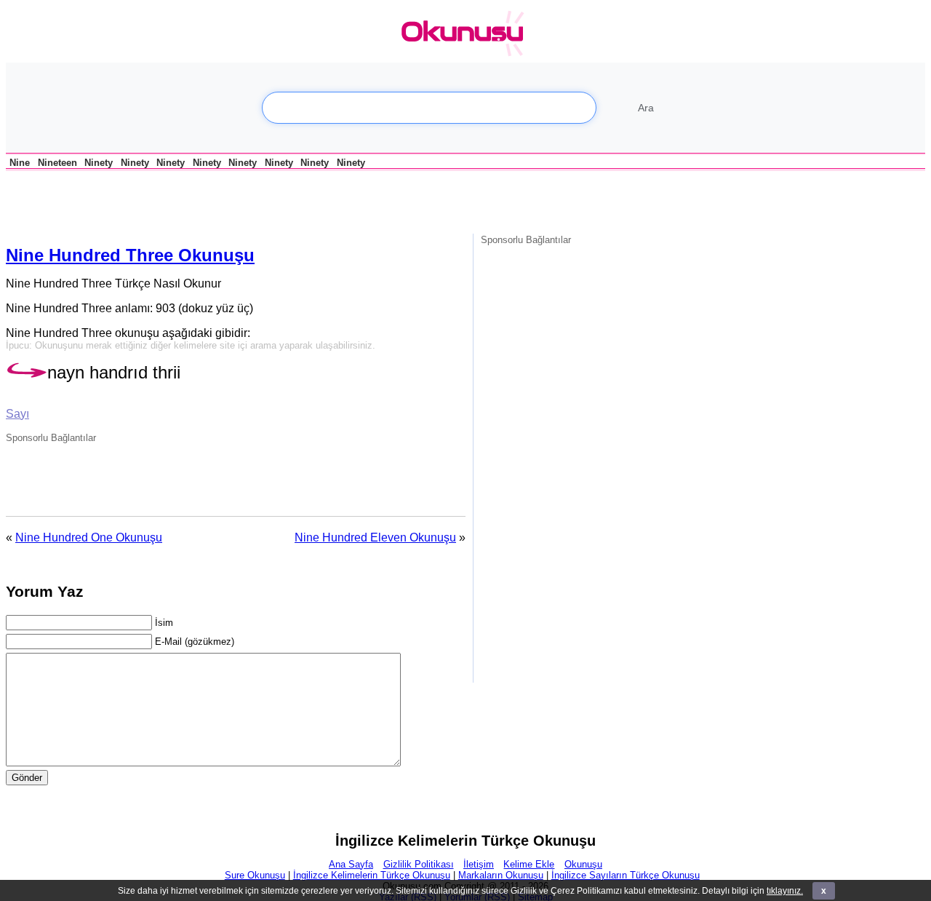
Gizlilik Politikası (418, 864)
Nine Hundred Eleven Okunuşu (375, 537)
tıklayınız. (785, 891)
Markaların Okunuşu (500, 875)
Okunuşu (583, 864)
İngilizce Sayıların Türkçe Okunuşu (625, 875)
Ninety (98, 162)
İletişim (478, 864)
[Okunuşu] (466, 33)
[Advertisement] (176, 201)
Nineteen (57, 162)
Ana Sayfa (351, 864)
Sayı (17, 414)
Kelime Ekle (528, 864)
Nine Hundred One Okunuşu (88, 537)
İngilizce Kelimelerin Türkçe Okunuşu (371, 875)
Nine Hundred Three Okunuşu (130, 255)
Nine (19, 162)
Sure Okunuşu (255, 875)
